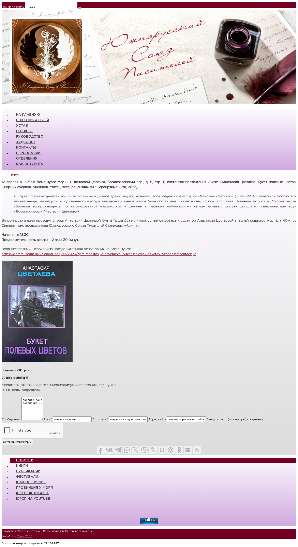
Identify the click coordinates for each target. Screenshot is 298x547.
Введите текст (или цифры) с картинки (235, 419)
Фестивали (27, 476)
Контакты (26, 147)
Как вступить (29, 164)
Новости (24, 460)
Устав (22, 125)
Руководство (29, 136)
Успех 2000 (24, 536)
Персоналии (28, 153)
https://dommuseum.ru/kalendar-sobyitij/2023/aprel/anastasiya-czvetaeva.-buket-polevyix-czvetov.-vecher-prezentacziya (99, 254)
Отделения (27, 158)
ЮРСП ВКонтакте (32, 493)
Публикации (28, 471)
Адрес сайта (157, 419)
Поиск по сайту (13, 7)
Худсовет (25, 142)
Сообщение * (11, 419)
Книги (22, 465)
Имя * (48, 419)
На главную (28, 114)
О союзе (24, 131)
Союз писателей (32, 120)
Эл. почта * (100, 419)
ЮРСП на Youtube (33, 498)
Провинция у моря (34, 487)
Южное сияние (31, 482)
